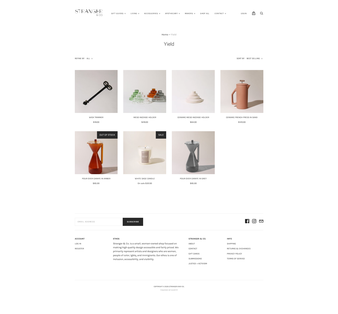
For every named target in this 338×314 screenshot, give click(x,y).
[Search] (261, 14)
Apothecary (171, 13)
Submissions (195, 258)
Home (165, 34)
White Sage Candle (145, 178)
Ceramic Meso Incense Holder (193, 117)
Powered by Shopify (169, 290)
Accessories (151, 13)
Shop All (204, 13)
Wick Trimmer (96, 117)
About (192, 243)
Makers (189, 13)
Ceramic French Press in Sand (242, 117)
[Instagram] (254, 221)
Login (244, 13)
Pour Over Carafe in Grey (193, 178)
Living (134, 13)
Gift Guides (117, 13)
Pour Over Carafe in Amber (96, 178)
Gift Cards (194, 253)
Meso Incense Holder (144, 117)
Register (79, 248)
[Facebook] (247, 221)
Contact (219, 13)
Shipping (231, 243)
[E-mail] (261, 221)
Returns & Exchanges (239, 248)
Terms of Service (236, 258)
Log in (78, 243)
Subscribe (133, 222)
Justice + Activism (198, 263)
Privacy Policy (234, 253)
